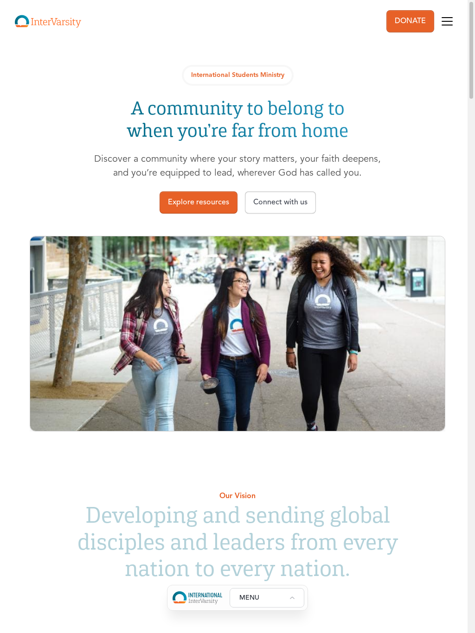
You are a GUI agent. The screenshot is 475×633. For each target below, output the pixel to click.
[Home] (48, 21)
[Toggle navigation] (447, 21)
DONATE (410, 21)
